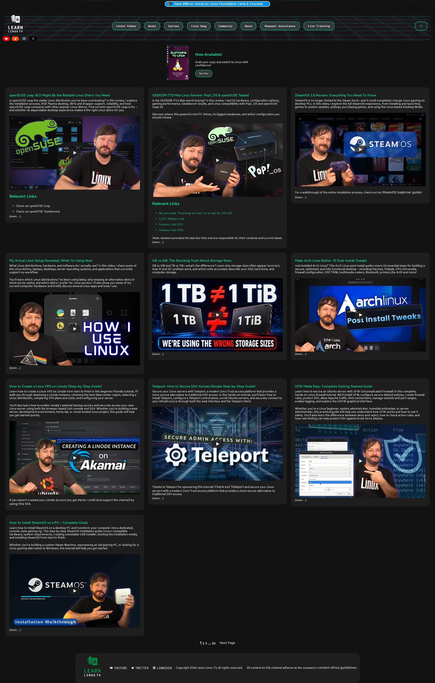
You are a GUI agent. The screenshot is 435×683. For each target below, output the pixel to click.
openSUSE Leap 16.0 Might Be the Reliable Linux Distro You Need (59, 95)
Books (152, 26)
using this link (19, 504)
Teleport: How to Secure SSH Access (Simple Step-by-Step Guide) (203, 386)
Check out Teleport (229, 487)
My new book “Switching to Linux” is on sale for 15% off (195, 213)
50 (214, 643)
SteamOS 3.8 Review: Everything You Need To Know (335, 95)
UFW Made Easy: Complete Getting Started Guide (333, 386)
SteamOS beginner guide (401, 193)
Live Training (319, 26)
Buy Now (203, 73)
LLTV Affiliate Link (171, 218)
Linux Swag (198, 26)
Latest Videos (126, 26)
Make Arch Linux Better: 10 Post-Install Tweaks (331, 260)
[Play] (74, 153)
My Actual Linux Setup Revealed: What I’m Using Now (50, 260)
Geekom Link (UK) (171, 230)
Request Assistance (280, 26)
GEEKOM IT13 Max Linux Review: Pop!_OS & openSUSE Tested (200, 95)
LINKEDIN (164, 668)
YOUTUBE (120, 668)
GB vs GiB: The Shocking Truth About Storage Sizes (191, 260)
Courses (173, 26)
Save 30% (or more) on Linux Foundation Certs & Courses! (218, 4)
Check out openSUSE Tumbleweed (38, 211)
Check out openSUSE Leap (33, 206)
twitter (142, 668)
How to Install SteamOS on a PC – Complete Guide (48, 523)
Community (225, 26)
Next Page (227, 643)
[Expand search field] (421, 26)
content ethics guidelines (337, 668)
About (248, 26)
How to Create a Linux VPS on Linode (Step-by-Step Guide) (55, 386)
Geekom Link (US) (171, 224)
